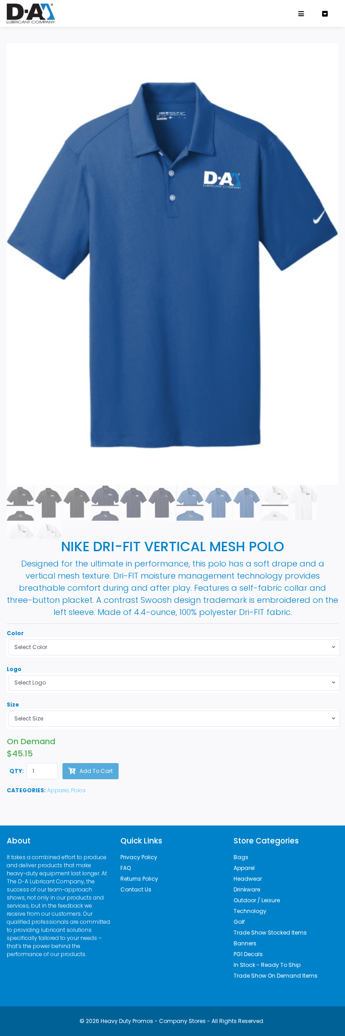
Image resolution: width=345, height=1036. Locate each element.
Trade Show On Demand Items (276, 975)
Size (13, 704)
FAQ (125, 868)
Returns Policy (139, 878)
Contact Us (135, 889)
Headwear (248, 878)
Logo (14, 669)
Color (15, 633)
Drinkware (247, 889)
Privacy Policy (138, 857)
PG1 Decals (248, 954)
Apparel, (59, 790)
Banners (245, 943)
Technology (250, 911)
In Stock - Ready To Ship (267, 965)
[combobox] (174, 647)
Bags (241, 857)
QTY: (16, 771)
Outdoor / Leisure (257, 900)
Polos (78, 790)
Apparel (244, 868)
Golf (239, 922)
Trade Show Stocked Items (270, 932)
